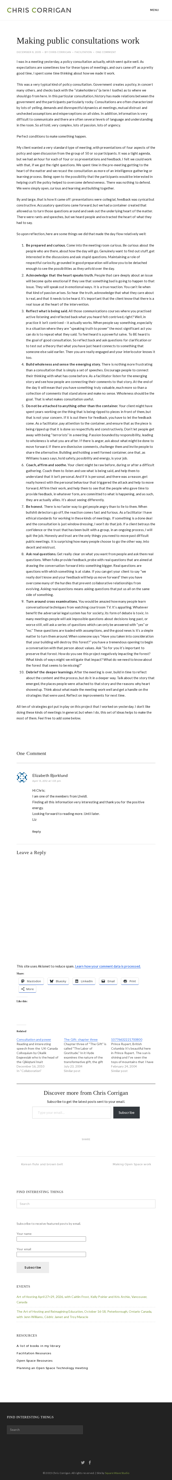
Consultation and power (34, 1039)
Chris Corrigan (60, 52)
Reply (36, 831)
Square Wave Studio (117, 1473)
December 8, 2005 (29, 52)
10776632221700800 (126, 1039)
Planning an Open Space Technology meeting (52, 1368)
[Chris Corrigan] (49, 10)
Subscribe (126, 1112)
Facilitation (83, 52)
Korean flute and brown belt (42, 1164)
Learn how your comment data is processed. (108, 966)
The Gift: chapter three (81, 1039)
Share (86, 1139)
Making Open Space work (132, 1164)
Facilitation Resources (34, 1353)
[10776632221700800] (134, 1055)
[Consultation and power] (40, 1055)
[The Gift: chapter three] (87, 1055)
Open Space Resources (35, 1360)
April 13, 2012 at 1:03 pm (46, 781)
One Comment (106, 52)
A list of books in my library (38, 1346)
